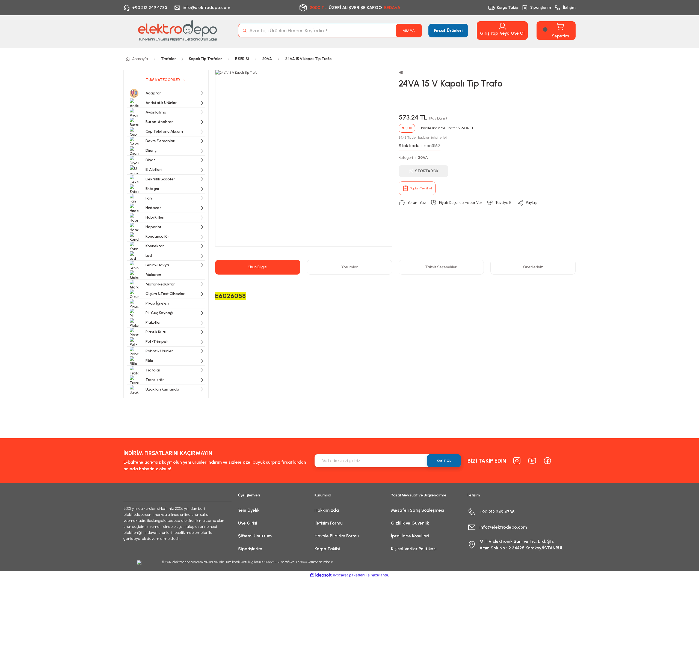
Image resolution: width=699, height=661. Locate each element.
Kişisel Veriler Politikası (414, 548)
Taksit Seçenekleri (441, 267)
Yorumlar (349, 267)
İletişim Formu (329, 523)
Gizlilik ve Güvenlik (410, 523)
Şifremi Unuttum (255, 535)
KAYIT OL (444, 461)
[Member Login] (502, 26)
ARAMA (409, 30)
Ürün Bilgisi (257, 267)
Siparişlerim (250, 548)
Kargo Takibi (327, 548)
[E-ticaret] (349, 575)
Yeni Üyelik (248, 510)
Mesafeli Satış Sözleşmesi (417, 510)
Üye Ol (518, 33)
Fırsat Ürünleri (448, 30)
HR (401, 72)
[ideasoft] (321, 575)
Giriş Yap (489, 33)
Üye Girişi (247, 523)
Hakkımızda (327, 510)
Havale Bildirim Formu (337, 535)
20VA (423, 157)
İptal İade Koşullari (410, 535)
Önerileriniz (533, 267)
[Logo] (177, 30)
